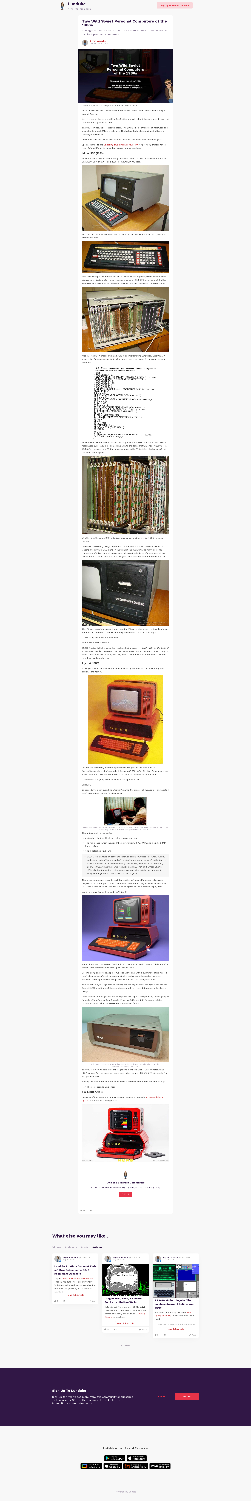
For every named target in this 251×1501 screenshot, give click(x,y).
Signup (187, 1396)
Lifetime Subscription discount (77, 1278)
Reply (94, 1301)
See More (125, 1346)
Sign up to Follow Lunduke (175, 5)
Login (161, 1396)
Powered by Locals (125, 1491)
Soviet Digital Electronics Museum (121, 145)
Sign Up (125, 1194)
